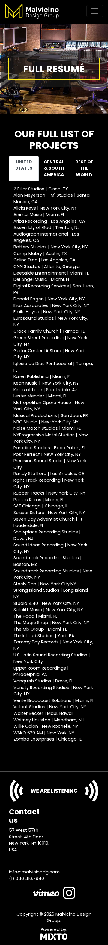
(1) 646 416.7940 (26, 878)
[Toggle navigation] (94, 11)
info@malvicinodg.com (34, 872)
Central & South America (54, 168)
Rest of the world (84, 168)
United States (23, 165)
